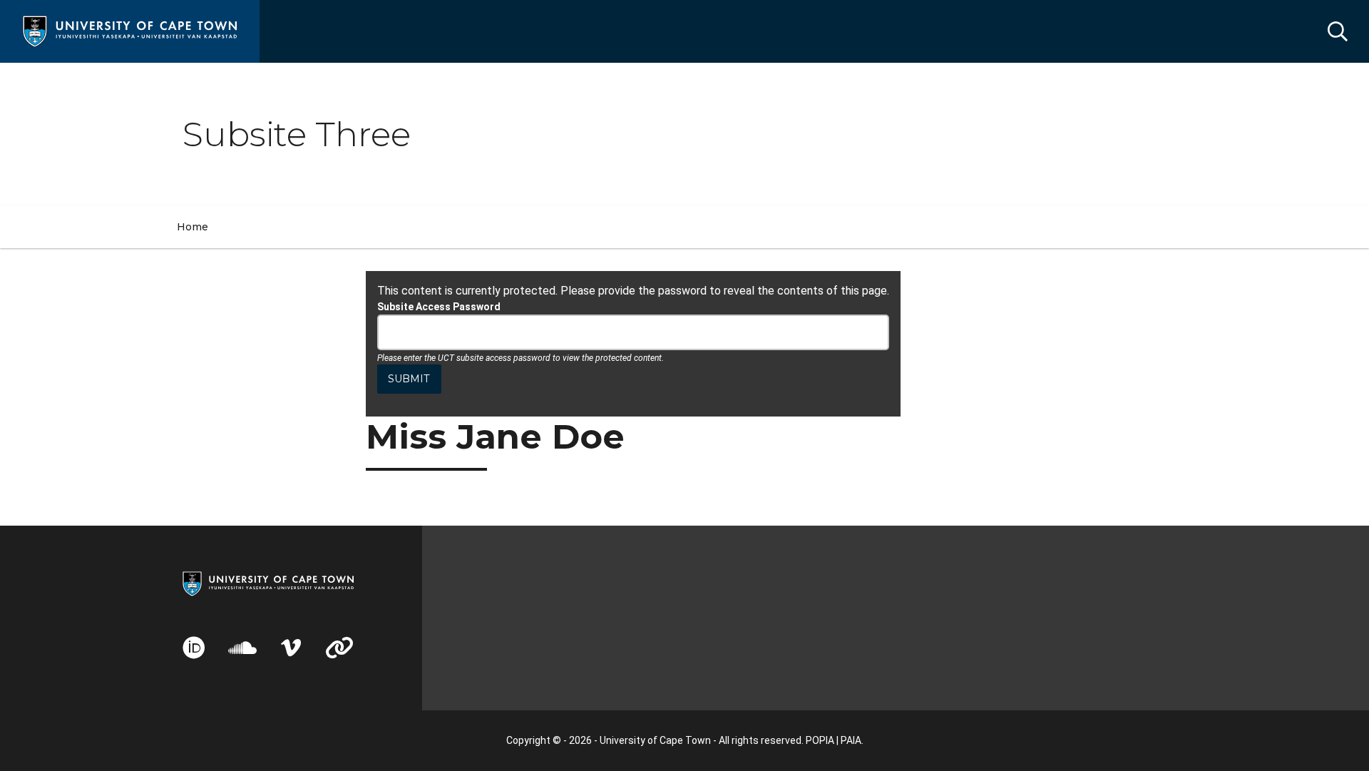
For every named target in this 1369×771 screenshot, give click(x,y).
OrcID (194, 647)
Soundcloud (242, 647)
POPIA (820, 740)
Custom (339, 647)
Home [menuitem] (192, 226)
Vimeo (291, 647)
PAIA (851, 740)
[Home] (130, 30)
